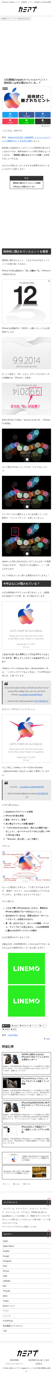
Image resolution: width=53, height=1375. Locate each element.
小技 (5, 1331)
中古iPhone (8, 1321)
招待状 (7, 1029)
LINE (5, 1276)
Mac (5, 1286)
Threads (6, 1291)
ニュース (7, 1316)
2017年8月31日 (41, 701)
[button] (43, 121)
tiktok (5, 1296)
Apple (16, 1026)
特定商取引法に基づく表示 (38, 1360)
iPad (5, 1266)
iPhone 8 (25, 1026)
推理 (14, 1029)
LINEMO (6, 1281)
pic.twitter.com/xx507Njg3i (30, 695)
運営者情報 (14, 1360)
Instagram (7, 1261)
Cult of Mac (13, 1035)
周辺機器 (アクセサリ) (12, 1326)
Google (6, 1256)
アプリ (6, 1311)
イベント (35, 1026)
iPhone (7, 1026)
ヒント (44, 1026)
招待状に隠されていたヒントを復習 (27, 183)
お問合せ (38, 1364)
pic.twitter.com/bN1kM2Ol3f (32, 787)
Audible (6, 1251)
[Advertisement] (26, 49)
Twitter (6, 1301)
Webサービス (9, 1306)
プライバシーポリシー (14, 1364)
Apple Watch (8, 1246)
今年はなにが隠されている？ (24, 187)
